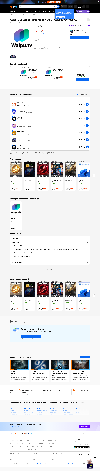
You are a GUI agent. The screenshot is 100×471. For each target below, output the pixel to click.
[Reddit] (82, 454)
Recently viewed (18, 87)
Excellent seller (21, 111)
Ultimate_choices (21, 110)
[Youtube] (77, 454)
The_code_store (21, 124)
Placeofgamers (21, 145)
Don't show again (60, 17)
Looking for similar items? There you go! (24, 199)
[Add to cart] (87, 104)
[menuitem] (13, 11)
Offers (11, 87)
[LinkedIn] (89, 454)
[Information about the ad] (75, 28)
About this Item (27, 87)
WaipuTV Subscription (35, 14)
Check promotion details (15, 426)
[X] (86, 454)
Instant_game (20, 131)
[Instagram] (84, 454)
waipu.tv (27, 14)
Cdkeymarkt (20, 117)
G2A (12, 14)
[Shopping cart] (87, 6)
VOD (23, 14)
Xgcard (18, 104)
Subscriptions (17, 14)
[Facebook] (75, 454)
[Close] (98, 1)
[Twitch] (80, 454)
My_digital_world (78, 30)
